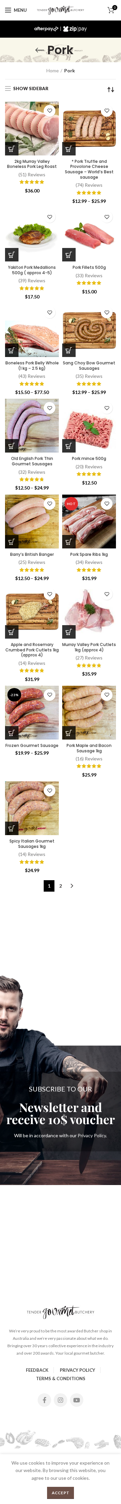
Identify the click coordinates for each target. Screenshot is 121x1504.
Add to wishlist (49, 111)
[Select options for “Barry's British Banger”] (11, 541)
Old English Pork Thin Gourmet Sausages (32, 461)
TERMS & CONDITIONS (60, 1378)
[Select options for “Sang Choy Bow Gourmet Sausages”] (69, 350)
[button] (11, 148)
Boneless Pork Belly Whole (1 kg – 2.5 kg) (32, 365)
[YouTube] (76, 1400)
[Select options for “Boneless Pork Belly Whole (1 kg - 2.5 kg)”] (11, 350)
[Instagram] (60, 1400)
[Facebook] (44, 1400)
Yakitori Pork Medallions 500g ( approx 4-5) (32, 270)
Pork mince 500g (89, 458)
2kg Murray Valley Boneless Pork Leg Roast (32, 164)
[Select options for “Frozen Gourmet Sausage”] (11, 733)
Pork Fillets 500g (89, 267)
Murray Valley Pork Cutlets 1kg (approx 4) (89, 647)
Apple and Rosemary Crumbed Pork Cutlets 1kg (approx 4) (32, 650)
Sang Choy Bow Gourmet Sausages (89, 365)
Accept (61, 1492)
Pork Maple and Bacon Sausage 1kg (89, 748)
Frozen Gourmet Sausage (31, 745)
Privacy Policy (92, 1135)
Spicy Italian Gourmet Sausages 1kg (31, 843)
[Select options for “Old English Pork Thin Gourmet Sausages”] (11, 446)
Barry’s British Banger (32, 554)
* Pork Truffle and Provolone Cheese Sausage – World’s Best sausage (89, 169)
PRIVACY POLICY (77, 1370)
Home (52, 70)
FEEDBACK (37, 1370)
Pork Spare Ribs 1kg (89, 554)
